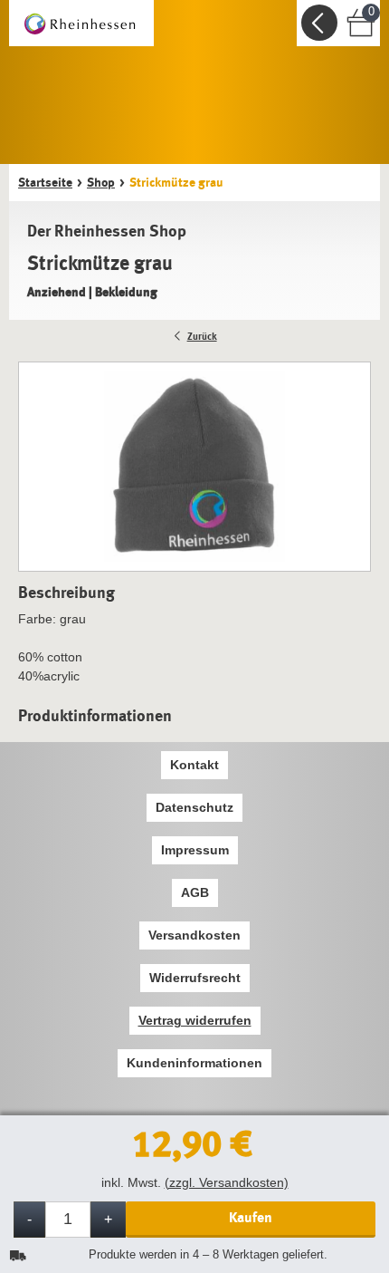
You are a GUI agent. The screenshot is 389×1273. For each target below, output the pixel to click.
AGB (195, 892)
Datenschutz (194, 807)
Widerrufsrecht (195, 977)
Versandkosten (194, 935)
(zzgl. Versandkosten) (227, 1182)
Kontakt (194, 764)
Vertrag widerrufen (194, 1020)
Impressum (195, 850)
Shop (101, 182)
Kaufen (250, 1217)
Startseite (45, 182)
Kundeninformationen (194, 1063)
